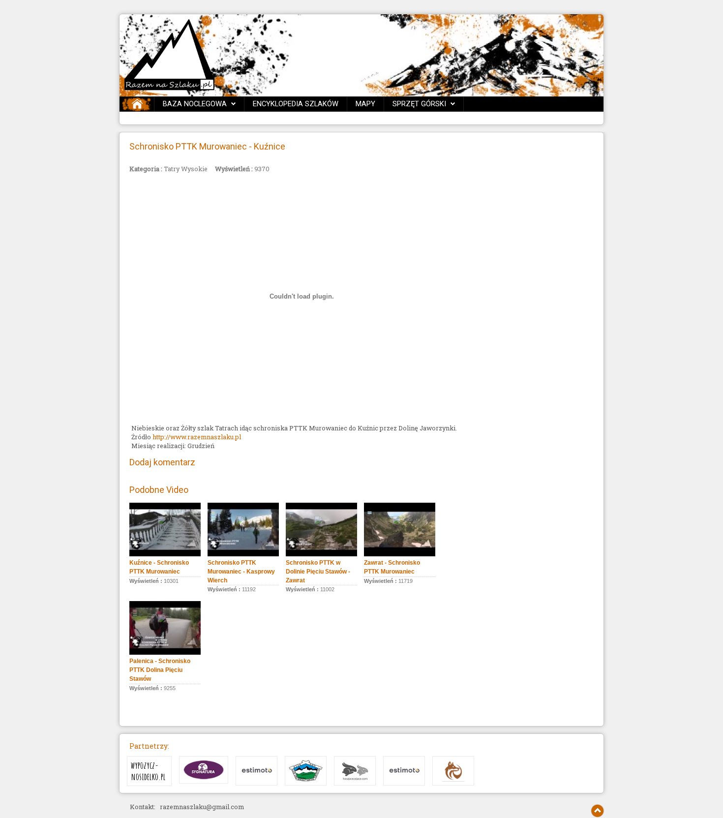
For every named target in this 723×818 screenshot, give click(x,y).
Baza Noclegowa (195, 103)
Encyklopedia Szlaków (295, 103)
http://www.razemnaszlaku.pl (196, 437)
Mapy (365, 103)
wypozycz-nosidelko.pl (148, 771)
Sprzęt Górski (419, 103)
